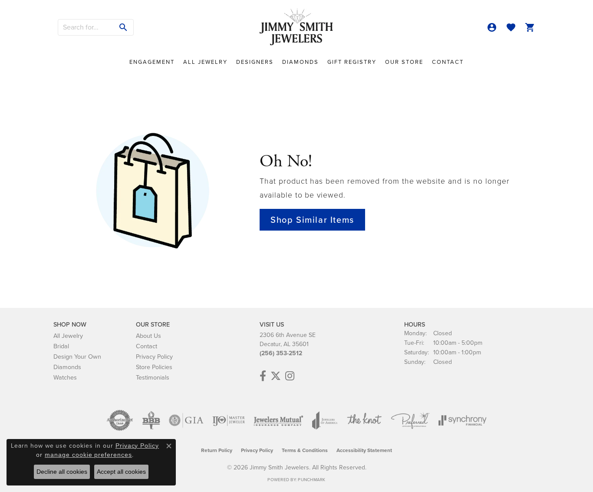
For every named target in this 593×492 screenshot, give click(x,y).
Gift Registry (351, 62)
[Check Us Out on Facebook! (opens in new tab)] (263, 376)
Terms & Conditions (305, 450)
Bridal (61, 346)
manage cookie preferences (88, 454)
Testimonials (152, 377)
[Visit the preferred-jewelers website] (410, 420)
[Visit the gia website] (186, 420)
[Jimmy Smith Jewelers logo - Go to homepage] (296, 27)
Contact (448, 62)
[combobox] (86, 27)
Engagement (152, 62)
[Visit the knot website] (364, 420)
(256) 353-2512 (281, 353)
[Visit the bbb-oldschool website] (151, 420)
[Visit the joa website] (324, 420)
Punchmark (311, 479)
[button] (492, 27)
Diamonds (300, 62)
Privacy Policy (154, 356)
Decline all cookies (61, 471)
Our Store (404, 62)
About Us (148, 335)
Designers (254, 62)
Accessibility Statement (364, 450)
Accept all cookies (121, 471)
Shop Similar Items (312, 219)
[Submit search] (123, 27)
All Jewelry (205, 62)
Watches (65, 377)
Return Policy (216, 450)
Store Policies (154, 367)
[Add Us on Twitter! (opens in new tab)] (275, 376)
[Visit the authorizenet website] (119, 420)
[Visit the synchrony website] (462, 420)
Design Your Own (77, 356)
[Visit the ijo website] (228, 420)
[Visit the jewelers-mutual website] (278, 420)
